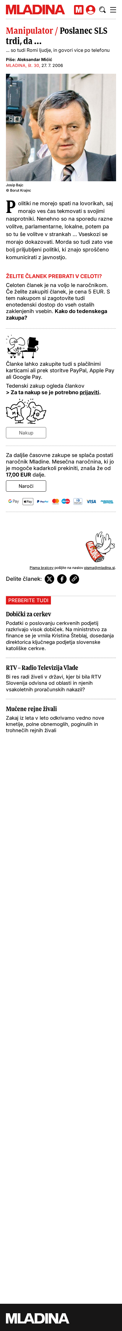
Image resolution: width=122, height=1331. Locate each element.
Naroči (26, 486)
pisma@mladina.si (99, 567)
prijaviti (89, 392)
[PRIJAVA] (90, 10)
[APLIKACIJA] (79, 10)
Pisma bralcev (42, 567)
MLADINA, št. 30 (22, 65)
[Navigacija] (113, 10)
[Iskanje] (102, 10)
